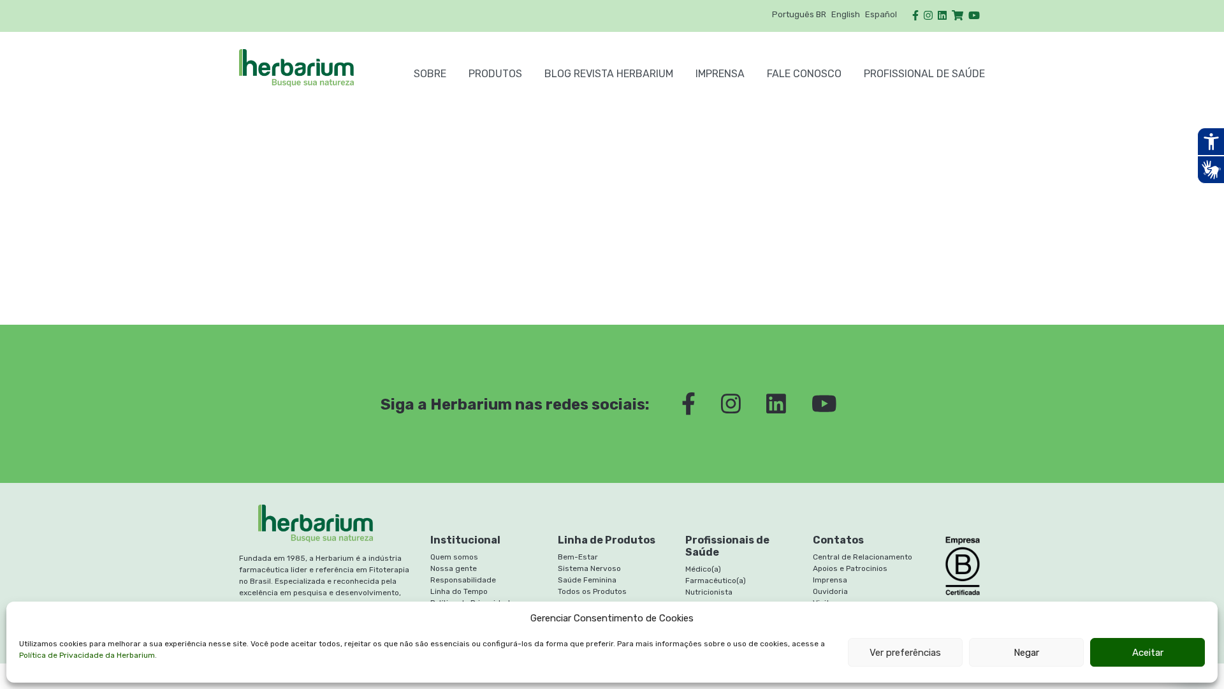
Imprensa (720, 74)
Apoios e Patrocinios (850, 568)
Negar (1026, 652)
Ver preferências (905, 652)
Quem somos (454, 556)
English (845, 14)
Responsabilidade (463, 579)
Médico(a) (703, 569)
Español (881, 14)
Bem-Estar (578, 556)
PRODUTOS (495, 74)
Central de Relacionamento (862, 556)
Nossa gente (453, 568)
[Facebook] (915, 16)
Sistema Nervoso (589, 568)
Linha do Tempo (459, 591)
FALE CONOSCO (804, 74)
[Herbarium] (315, 68)
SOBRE (430, 74)
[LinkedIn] (942, 16)
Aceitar (1147, 652)
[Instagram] (928, 16)
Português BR (799, 14)
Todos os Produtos (592, 591)
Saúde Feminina (587, 579)
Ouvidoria (830, 591)
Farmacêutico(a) (715, 580)
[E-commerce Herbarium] (957, 16)
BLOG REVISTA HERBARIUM (608, 74)
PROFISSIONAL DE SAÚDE (924, 74)
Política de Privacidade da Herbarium (87, 655)
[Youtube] (974, 16)
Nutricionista (708, 592)
